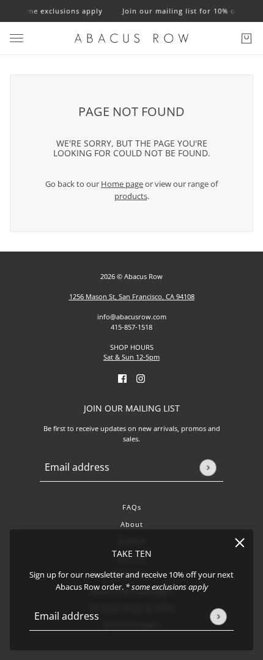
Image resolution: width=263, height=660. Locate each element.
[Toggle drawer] (16, 38)
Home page (122, 183)
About (131, 524)
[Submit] (218, 616)
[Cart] (246, 38)
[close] (240, 543)
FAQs (131, 507)
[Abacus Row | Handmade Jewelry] (131, 38)
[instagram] (141, 379)
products (130, 195)
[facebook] (122, 379)
